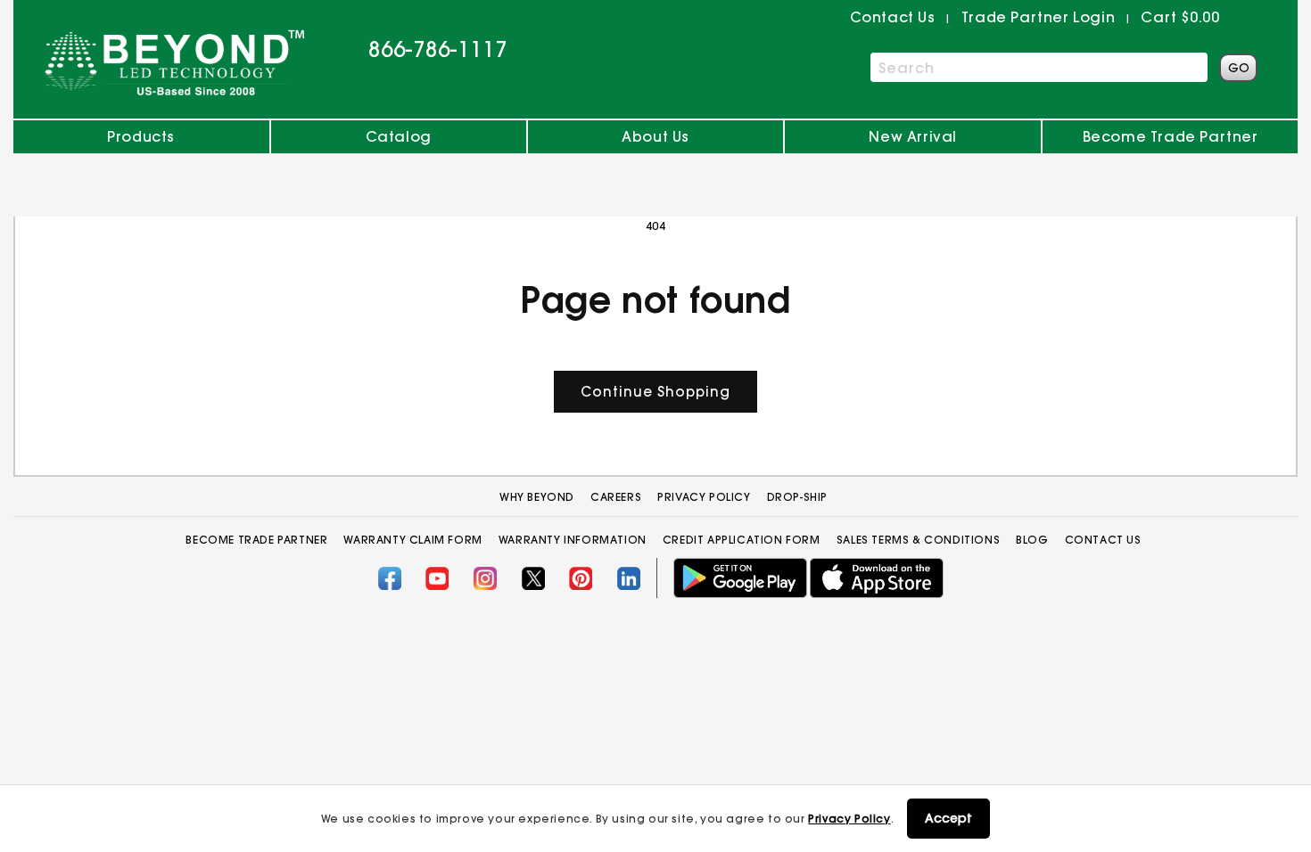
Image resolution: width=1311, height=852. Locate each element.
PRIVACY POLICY (703, 497)
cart (1180, 17)
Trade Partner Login (1038, 17)
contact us (893, 17)
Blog (1032, 539)
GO (1238, 68)
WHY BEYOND (536, 497)
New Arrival (913, 136)
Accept (948, 818)
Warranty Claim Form (412, 539)
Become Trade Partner (1170, 136)
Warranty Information (573, 539)
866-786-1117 (437, 49)
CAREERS (615, 497)
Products (141, 136)
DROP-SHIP (797, 497)
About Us (655, 136)
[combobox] (1039, 67)
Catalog (399, 136)
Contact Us (1103, 539)
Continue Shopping (655, 391)
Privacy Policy (849, 818)
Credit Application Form (741, 539)
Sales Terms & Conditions (918, 539)
